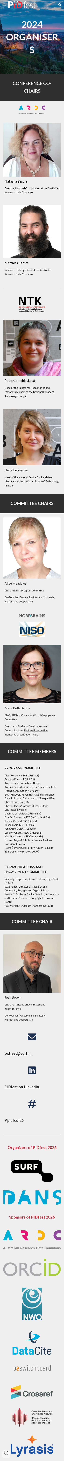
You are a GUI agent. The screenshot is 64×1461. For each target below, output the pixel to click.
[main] (32, 37)
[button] (4, 4)
